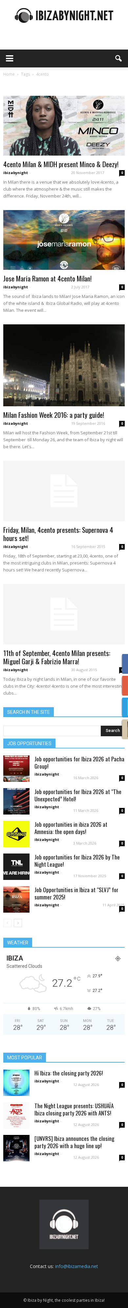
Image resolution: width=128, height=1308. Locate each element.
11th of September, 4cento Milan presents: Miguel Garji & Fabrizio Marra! (56, 657)
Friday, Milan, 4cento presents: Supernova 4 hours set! (58, 534)
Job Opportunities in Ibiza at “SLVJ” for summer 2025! (76, 893)
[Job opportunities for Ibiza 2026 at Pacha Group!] (16, 768)
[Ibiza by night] (64, 15)
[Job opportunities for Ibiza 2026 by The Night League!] (16, 867)
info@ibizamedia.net (76, 1266)
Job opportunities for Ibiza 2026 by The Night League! (77, 860)
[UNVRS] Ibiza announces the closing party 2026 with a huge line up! (74, 1142)
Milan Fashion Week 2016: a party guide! (53, 415)
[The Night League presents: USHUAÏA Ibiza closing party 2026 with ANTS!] (16, 1115)
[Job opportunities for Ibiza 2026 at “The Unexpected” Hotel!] (16, 801)
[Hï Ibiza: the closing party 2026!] (16, 1083)
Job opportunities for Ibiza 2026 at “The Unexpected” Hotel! (77, 795)
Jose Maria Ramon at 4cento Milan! (47, 278)
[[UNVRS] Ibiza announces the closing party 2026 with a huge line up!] (16, 1148)
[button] (119, 58)
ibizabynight (15, 172)
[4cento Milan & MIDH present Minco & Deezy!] (64, 126)
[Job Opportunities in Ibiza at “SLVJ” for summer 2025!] (16, 899)
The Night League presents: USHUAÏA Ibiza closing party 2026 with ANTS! (74, 1109)
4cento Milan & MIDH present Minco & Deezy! (60, 164)
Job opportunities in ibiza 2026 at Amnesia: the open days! (70, 828)
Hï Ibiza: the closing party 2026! (68, 1073)
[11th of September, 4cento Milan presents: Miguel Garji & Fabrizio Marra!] (64, 614)
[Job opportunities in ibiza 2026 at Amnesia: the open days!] (16, 834)
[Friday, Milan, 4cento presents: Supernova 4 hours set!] (64, 491)
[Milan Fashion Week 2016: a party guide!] (64, 365)
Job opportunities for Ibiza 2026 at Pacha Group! (79, 762)
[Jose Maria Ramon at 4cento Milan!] (64, 240)
